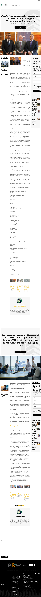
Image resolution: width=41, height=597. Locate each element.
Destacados (2, 67)
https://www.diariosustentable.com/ (19, 306)
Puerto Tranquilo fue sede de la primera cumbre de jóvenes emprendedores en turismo (10, 320)
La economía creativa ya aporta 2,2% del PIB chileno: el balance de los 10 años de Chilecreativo (34, 100)
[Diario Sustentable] (20, 300)
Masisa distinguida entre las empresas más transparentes (12, 286)
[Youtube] (39, 0)
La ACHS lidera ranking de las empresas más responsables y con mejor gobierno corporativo (26, 287)
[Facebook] (35, 0)
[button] (11, 7)
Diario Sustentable (16, 23)
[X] (38, 0)
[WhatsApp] (23, 27)
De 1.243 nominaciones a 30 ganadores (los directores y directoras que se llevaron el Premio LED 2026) (28, 581)
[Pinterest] (20, 27)
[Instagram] (37, 0)
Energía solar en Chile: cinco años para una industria (30, 320)
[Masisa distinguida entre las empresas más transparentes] (13, 280)
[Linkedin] (25, 27)
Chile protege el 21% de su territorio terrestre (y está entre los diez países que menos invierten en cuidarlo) (28, 577)
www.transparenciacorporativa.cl (16, 117)
